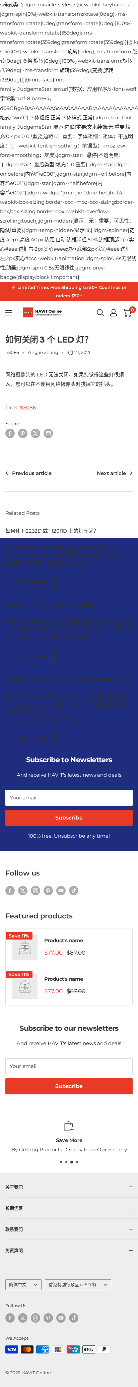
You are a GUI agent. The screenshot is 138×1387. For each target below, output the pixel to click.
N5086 (27, 407)
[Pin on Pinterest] (22, 433)
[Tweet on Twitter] (35, 433)
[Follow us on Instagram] (35, 890)
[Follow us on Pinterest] (48, 890)
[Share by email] (48, 433)
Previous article (32, 473)
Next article (111, 473)
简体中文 (17, 1284)
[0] (127, 313)
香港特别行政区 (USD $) (72, 1284)
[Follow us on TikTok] (73, 890)
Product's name (63, 940)
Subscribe (69, 818)
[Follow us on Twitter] (22, 890)
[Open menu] (8, 312)
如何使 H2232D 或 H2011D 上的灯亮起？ (51, 531)
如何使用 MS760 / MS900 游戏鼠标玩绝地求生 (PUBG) (68, 680)
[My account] (113, 312)
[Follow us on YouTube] (61, 890)
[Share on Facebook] (10, 433)
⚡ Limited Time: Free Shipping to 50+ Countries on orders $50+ (69, 291)
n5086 (12, 352)
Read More (30, 582)
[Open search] (100, 312)
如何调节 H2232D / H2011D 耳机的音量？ (52, 605)
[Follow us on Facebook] (10, 890)
